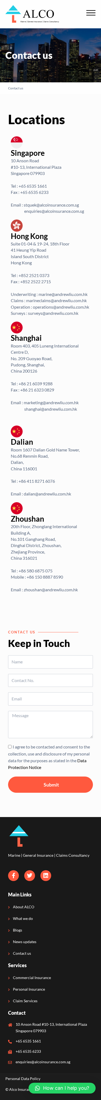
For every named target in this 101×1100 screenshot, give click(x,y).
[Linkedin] (45, 875)
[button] (62, 1088)
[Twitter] (29, 875)
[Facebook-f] (13, 875)
